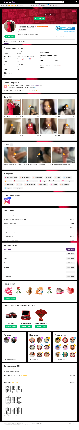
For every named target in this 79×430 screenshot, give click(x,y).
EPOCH (33, 423)
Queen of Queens (35, 85)
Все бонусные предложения (32, 5)
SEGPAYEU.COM (39, 423)
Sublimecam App (54, 5)
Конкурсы (43, 5)
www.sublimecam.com (18, 423)
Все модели (4, 5)
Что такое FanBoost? (69, 31)
